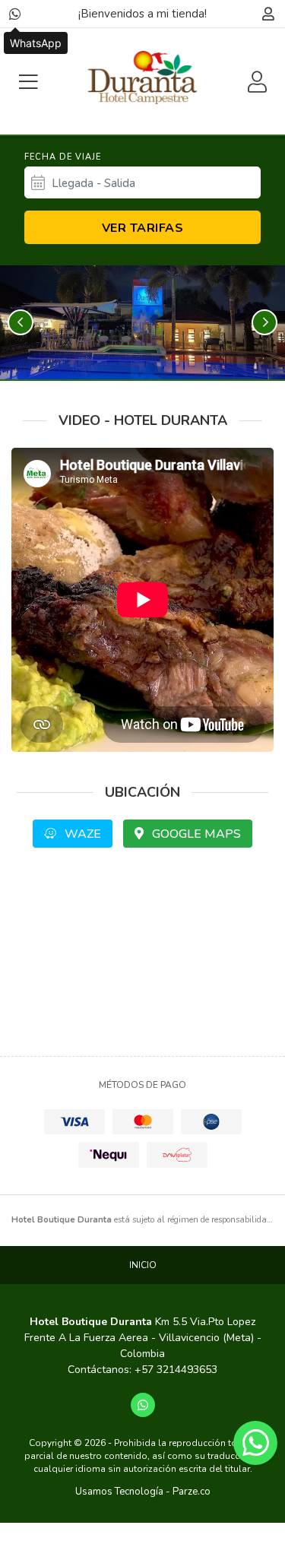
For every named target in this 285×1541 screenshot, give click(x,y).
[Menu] (28, 82)
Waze (81, 834)
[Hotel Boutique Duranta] (142, 77)
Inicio (143, 1265)
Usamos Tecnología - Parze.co (143, 1491)
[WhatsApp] (15, 13)
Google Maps (195, 834)
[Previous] (20, 322)
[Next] (264, 322)
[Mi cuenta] (268, 13)
